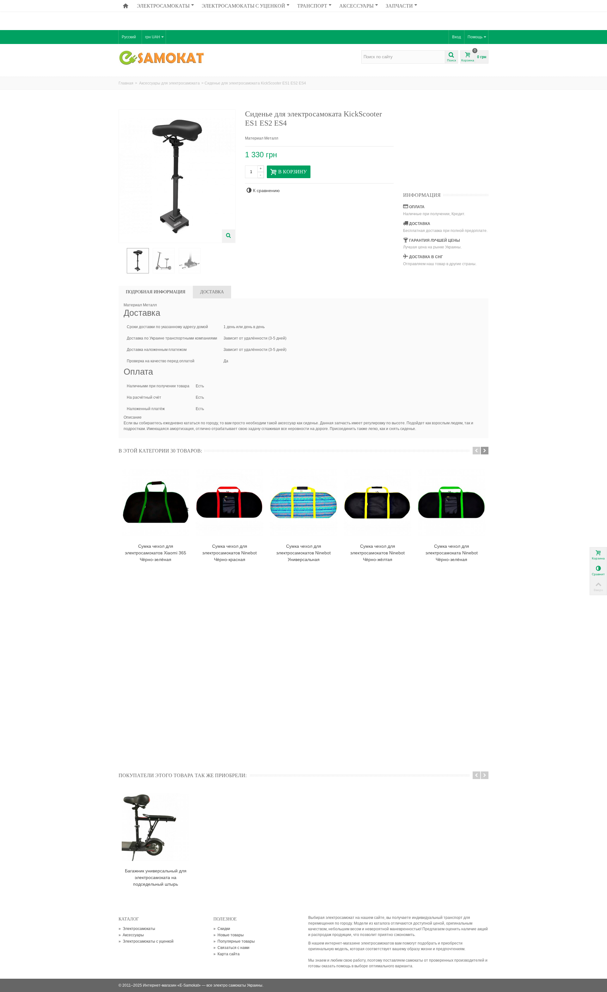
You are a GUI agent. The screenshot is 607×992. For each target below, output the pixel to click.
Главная (126, 83)
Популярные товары (234, 941)
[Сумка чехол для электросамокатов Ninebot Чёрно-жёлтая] (377, 502)
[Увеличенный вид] (228, 236)
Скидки (221, 928)
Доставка (212, 292)
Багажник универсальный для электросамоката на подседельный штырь (156, 877)
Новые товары (228, 935)
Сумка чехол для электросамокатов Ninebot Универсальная (303, 553)
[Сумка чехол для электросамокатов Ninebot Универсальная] (303, 502)
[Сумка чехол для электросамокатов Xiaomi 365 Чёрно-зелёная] (155, 502)
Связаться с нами (231, 947)
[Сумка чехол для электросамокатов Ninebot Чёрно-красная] (229, 502)
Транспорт (312, 6)
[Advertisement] (303, 14)
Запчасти (399, 6)
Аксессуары (356, 6)
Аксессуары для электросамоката (169, 83)
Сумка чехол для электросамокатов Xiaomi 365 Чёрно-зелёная (155, 553)
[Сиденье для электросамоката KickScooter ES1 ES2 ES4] (138, 260)
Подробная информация (155, 292)
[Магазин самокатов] (162, 58)
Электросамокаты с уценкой (243, 6)
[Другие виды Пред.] (122, 261)
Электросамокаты (163, 6)
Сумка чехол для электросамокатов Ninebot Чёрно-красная (229, 553)
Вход (456, 37)
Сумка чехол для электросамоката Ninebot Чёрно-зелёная (452, 553)
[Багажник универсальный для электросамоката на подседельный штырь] (155, 827)
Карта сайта (226, 954)
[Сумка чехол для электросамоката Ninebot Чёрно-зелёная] (451, 502)
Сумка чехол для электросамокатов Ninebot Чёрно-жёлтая (377, 553)
